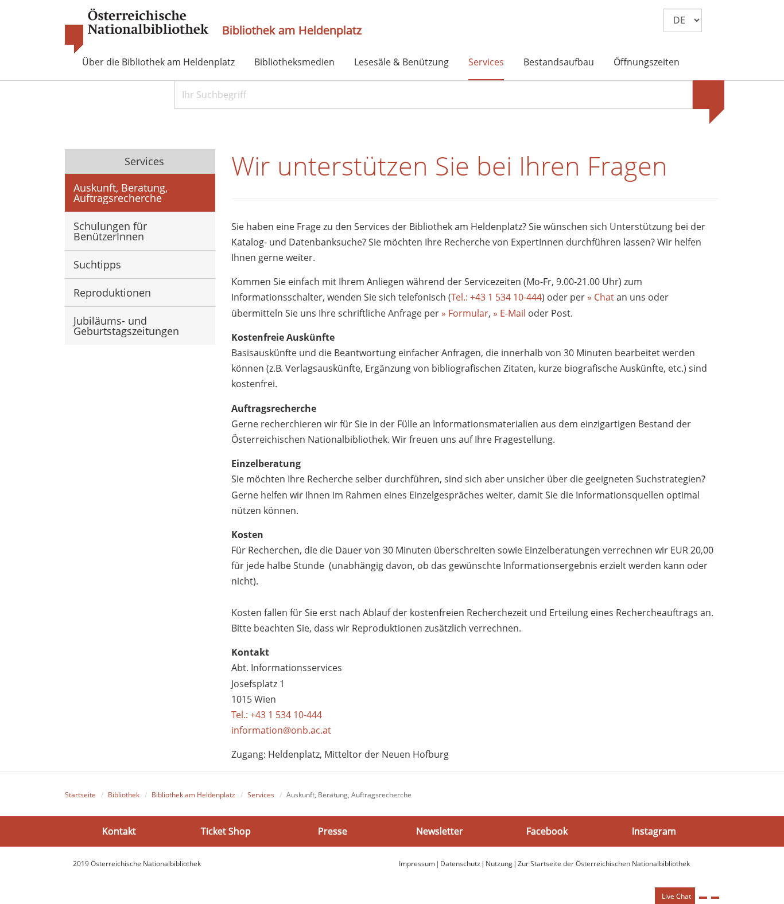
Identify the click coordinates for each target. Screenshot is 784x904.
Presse (332, 831)
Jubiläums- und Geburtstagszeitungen (126, 326)
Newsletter (439, 831)
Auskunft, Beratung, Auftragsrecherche (120, 193)
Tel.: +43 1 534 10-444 (496, 297)
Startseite (80, 795)
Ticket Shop (226, 831)
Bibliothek (123, 795)
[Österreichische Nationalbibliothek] (136, 31)
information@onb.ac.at (281, 730)
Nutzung (499, 863)
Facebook (547, 831)
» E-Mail (508, 313)
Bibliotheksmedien (294, 62)
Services (486, 62)
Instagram (654, 831)
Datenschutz (460, 863)
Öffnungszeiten (647, 62)
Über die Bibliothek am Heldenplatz (158, 62)
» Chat (600, 297)
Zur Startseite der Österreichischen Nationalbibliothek (604, 863)
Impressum (417, 863)
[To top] (715, 898)
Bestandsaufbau (558, 62)
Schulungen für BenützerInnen (110, 231)
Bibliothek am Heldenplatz (292, 30)
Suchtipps (97, 264)
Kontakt (119, 831)
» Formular (464, 313)
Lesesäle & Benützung (401, 62)
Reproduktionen (112, 292)
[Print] (703, 898)
